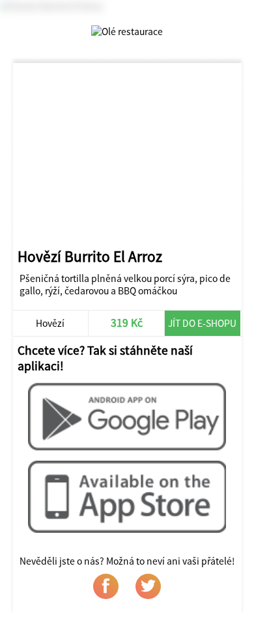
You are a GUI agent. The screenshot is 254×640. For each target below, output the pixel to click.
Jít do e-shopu (202, 323)
